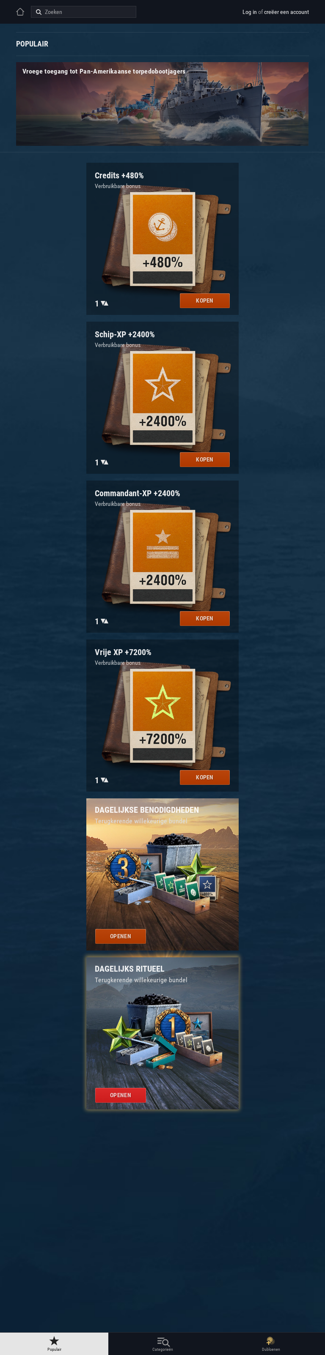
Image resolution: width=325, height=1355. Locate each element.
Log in (249, 11)
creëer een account (286, 11)
